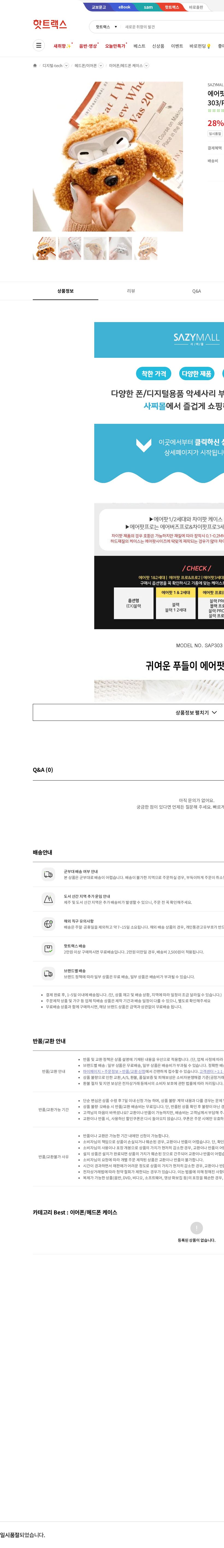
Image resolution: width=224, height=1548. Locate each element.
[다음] (185, 159)
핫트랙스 (103, 26)
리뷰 (131, 290)
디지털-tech (53, 65)
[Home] (35, 65)
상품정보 (65, 290)
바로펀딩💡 (200, 46)
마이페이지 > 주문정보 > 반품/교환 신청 (114, 1071)
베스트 (140, 46)
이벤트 (177, 46)
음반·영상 (88, 46)
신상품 (158, 46)
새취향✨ (62, 46)
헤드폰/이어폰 (86, 65)
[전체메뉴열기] (39, 45)
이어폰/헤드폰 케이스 (126, 65)
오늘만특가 (115, 46)
